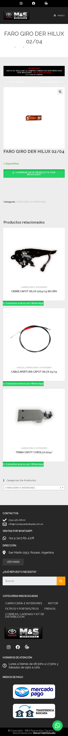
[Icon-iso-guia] (27, 647)
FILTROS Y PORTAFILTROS (22, 608)
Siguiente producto (50, 82)
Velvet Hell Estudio (44, 733)
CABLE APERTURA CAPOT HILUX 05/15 (34, 371)
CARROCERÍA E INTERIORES (31, 201)
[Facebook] (18, 647)
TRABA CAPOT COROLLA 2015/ (34, 452)
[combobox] (34, 487)
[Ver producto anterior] (5, 82)
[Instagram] (8, 647)
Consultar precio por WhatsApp (24, 303)
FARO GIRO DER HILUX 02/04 (41, 47)
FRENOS (49, 608)
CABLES (20, 367)
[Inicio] (12, 47)
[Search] (61, 581)
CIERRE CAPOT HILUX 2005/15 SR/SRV (34, 291)
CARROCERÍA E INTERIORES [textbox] (33, 487)
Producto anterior (17, 82)
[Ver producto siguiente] (62, 82)
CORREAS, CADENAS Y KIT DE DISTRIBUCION (24, 615)
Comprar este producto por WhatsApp (35, 173)
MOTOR (53, 603)
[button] (60, 92)
